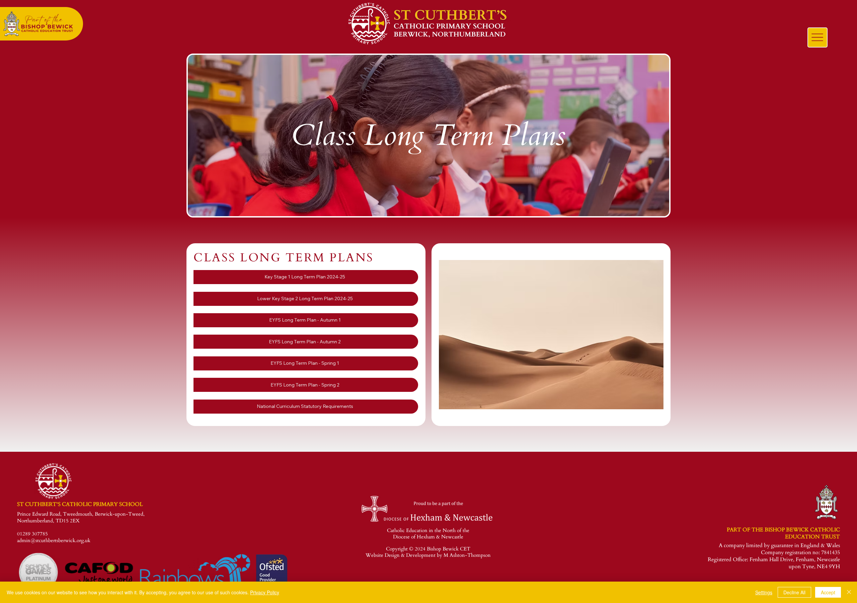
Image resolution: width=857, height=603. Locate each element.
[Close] (849, 592)
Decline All (794, 592)
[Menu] (817, 37)
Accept (828, 592)
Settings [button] (763, 592)
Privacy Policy (264, 592)
